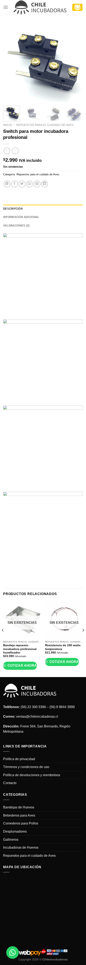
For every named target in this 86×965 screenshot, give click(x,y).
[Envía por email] (29, 184)
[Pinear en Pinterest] (37, 184)
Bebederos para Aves (19, 815)
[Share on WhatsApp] (7, 184)
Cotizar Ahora (21, 665)
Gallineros (10, 839)
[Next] (76, 63)
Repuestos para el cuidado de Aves (44, 125)
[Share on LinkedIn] (44, 184)
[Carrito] (77, 7)
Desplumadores (15, 831)
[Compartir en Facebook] (14, 184)
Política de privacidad (19, 759)
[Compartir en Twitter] (22, 184)
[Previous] (10, 63)
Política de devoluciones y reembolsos (31, 775)
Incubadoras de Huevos (20, 847)
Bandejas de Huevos (18, 807)
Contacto (9, 783)
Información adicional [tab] (21, 217)
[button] (12, 952)
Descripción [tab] (13, 208)
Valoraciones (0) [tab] (16, 225)
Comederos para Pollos (20, 823)
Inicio (7, 125)
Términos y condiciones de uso (26, 767)
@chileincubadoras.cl (42, 716)
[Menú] (5, 7)
